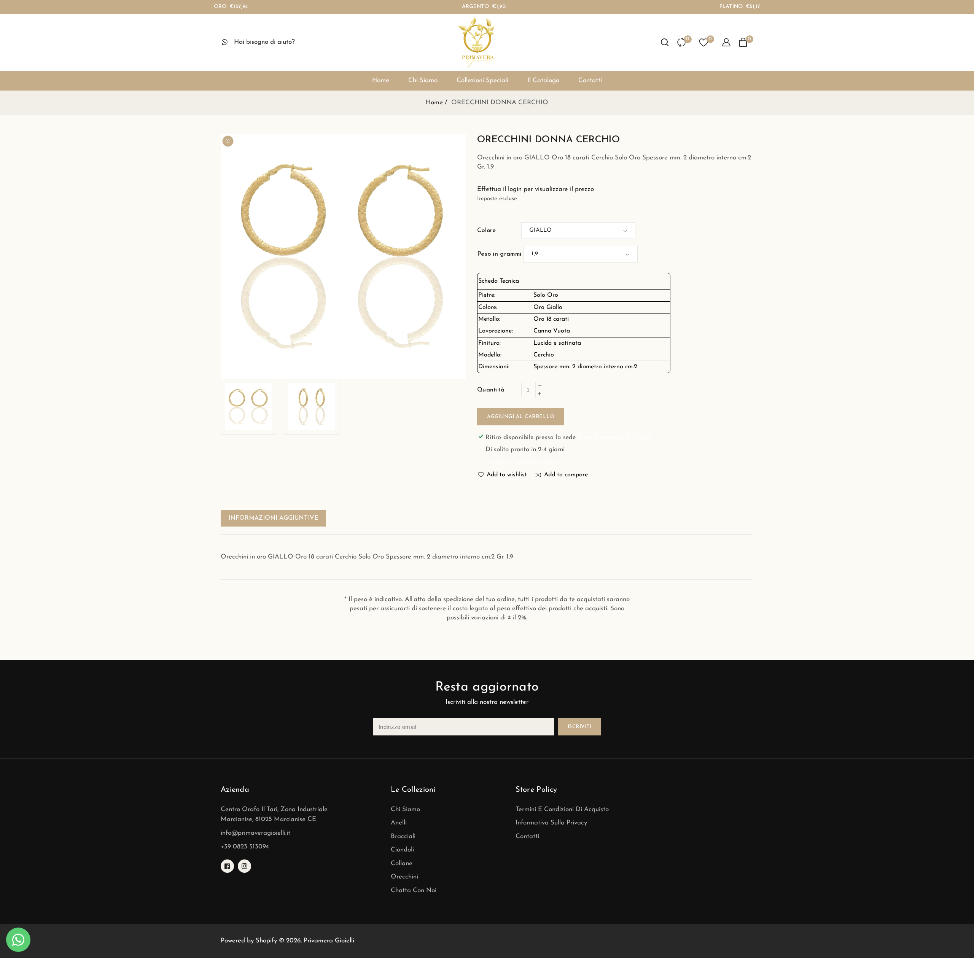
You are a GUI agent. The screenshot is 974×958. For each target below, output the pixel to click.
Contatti (527, 836)
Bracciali (403, 836)
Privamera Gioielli (329, 940)
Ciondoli (402, 850)
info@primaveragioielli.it (255, 833)
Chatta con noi (413, 890)
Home (434, 102)
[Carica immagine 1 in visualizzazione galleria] (248, 406)
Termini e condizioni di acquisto (562, 809)
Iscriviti (580, 726)
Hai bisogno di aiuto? (264, 42)
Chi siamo (405, 809)
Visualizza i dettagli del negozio (524, 462)
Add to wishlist (507, 475)
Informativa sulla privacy (551, 823)
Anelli (399, 823)
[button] (664, 42)
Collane (401, 863)
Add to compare (566, 475)
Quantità (491, 390)
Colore (486, 231)
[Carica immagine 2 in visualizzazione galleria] (311, 406)
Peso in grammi (499, 254)
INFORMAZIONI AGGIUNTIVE (273, 518)
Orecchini (404, 877)
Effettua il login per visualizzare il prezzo (535, 189)
